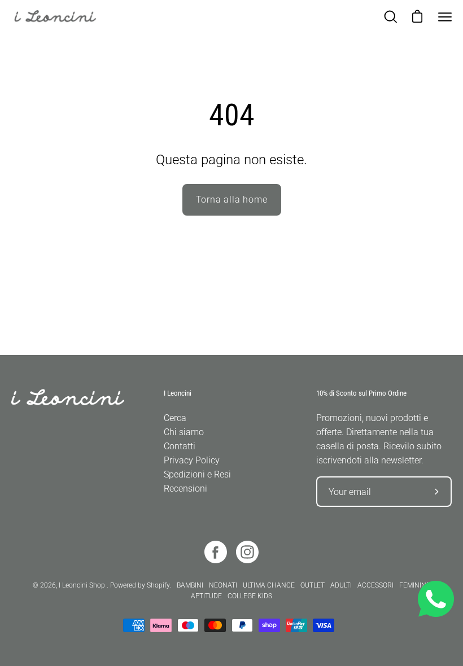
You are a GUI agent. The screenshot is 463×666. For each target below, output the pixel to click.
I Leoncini (177, 393)
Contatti (179, 446)
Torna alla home (232, 199)
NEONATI (223, 585)
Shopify (158, 585)
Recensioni (185, 488)
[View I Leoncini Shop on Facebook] (215, 552)
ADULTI (341, 585)
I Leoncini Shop (83, 585)
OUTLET (312, 585)
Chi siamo (184, 432)
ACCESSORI (375, 585)
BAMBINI (190, 585)
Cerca (175, 418)
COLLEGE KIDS (250, 596)
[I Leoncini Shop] (62, 17)
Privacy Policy (192, 460)
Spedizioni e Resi (197, 474)
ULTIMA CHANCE (269, 585)
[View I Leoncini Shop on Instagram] (247, 552)
